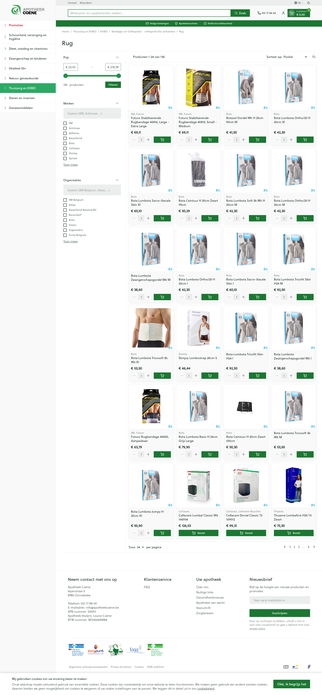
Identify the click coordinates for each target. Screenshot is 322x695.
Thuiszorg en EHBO (84, 31)
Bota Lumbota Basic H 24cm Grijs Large (198, 438)
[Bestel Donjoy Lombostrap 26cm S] (210, 375)
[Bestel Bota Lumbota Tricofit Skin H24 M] (305, 297)
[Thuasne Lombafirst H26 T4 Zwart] (294, 485)
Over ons (202, 587)
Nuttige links (205, 592)
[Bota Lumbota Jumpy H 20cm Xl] (151, 485)
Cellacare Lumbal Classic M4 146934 (198, 517)
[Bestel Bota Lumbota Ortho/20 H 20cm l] (210, 297)
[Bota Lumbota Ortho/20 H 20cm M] (294, 170)
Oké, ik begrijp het (291, 684)
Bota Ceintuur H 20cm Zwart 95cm (198, 202)
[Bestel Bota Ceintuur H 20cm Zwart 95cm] (210, 218)
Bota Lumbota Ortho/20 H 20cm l (197, 281)
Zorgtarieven (205, 613)
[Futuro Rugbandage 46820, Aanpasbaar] (151, 406)
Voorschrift (203, 608)
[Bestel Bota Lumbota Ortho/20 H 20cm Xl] (305, 140)
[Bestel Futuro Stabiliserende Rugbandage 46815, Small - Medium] (210, 140)
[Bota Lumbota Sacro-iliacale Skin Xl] (151, 170)
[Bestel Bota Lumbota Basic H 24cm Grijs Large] (210, 454)
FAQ (147, 587)
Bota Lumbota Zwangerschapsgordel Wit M (151, 277)
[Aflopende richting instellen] (314, 56)
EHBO (104, 31)
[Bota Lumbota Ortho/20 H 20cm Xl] (294, 88)
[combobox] (149, 13)
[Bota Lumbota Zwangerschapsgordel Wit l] (294, 328)
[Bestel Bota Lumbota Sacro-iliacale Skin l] (257, 297)
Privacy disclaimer (121, 667)
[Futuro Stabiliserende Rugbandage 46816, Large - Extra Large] (151, 88)
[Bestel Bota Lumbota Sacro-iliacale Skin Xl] (162, 218)
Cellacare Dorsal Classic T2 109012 (244, 517)
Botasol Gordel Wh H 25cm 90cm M (244, 120)
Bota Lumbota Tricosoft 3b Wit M (292, 435)
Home (65, 31)
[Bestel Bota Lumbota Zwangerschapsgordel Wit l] (305, 375)
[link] (285, 546)
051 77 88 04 (89, 603)
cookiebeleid (205, 688)
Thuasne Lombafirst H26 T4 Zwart (293, 517)
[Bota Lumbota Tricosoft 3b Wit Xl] (151, 328)
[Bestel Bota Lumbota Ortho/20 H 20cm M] (305, 218)
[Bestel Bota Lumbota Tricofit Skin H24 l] (257, 375)
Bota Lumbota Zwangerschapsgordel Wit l (292, 356)
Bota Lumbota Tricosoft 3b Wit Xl (149, 360)
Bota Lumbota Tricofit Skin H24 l (244, 356)
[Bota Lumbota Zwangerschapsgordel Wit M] (151, 249)
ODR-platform (155, 667)
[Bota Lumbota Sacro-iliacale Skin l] (246, 249)
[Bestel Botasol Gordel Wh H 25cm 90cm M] (257, 140)
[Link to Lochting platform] (309, 667)
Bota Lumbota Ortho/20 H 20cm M (292, 202)
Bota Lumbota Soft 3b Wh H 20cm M (245, 202)
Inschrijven (279, 613)
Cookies (139, 667)
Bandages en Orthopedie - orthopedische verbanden (143, 31)
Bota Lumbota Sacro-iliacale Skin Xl (151, 202)
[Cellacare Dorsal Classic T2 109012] (246, 485)
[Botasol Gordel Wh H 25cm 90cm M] (246, 88)
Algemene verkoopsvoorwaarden (88, 667)
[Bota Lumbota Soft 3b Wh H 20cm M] (246, 170)
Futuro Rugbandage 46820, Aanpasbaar (150, 438)
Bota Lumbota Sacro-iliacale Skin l (246, 281)
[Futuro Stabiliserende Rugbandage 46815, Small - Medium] (198, 88)
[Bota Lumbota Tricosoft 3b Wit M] (294, 406)
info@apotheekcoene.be (102, 607)
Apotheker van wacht (210, 603)
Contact (72, 3)
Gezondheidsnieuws (210, 597)
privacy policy (257, 628)
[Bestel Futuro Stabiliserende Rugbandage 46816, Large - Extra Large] (162, 140)
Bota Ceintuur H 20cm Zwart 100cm (246, 438)
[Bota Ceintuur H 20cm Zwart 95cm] (198, 170)
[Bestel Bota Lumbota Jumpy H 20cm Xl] (162, 533)
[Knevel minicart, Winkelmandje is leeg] (291, 13)
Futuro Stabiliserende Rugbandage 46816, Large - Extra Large (150, 122)
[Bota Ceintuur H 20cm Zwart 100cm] (246, 406)
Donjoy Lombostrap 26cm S (198, 358)
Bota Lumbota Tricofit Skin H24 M (292, 281)
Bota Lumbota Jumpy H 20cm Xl (147, 513)
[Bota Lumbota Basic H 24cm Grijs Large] (198, 406)
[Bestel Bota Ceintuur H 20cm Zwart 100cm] (257, 454)
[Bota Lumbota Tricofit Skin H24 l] (246, 328)
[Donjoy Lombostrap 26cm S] (198, 328)
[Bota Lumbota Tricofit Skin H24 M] (294, 249)
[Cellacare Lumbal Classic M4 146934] (198, 485)
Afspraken (86, 3)
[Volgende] (313, 546)
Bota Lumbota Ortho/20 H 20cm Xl (292, 120)
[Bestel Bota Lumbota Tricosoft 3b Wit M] (305, 454)
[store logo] (28, 10)
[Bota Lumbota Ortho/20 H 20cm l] (198, 249)
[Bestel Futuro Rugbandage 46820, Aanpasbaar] (162, 454)
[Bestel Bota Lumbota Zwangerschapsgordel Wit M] (162, 297)
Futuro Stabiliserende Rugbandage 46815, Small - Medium (198, 122)
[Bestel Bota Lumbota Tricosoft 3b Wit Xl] (162, 375)
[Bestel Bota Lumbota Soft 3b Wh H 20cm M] (257, 218)
